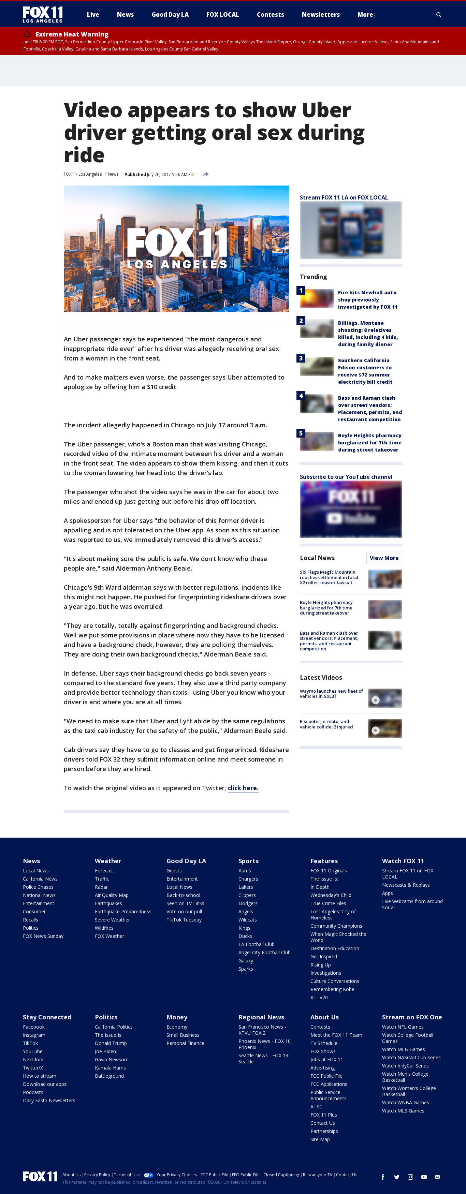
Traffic (102, 878)
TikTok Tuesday (184, 919)
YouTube (33, 1051)
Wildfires (104, 928)
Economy (176, 1026)
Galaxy (245, 960)
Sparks (245, 968)
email (437, 1176)
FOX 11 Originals (328, 870)
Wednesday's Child (330, 895)
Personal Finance (185, 1043)
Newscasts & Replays (406, 885)
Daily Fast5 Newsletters (49, 1100)
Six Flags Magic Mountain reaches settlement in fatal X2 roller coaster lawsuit (329, 577)
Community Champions (336, 926)
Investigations (325, 973)
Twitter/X (33, 1067)
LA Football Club (256, 944)
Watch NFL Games (403, 1026)
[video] (385, 698)
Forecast (104, 870)
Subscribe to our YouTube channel (346, 477)
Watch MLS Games (403, 1110)
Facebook (34, 1026)
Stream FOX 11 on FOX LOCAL (407, 873)
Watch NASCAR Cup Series (411, 1057)
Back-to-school (183, 895)
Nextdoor (33, 1059)
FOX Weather (109, 936)
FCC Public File (326, 1076)
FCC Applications (328, 1084)
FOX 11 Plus (323, 1114)
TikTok (30, 1043)
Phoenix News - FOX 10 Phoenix (264, 1044)
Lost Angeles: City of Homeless (333, 914)
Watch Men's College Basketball (405, 1077)
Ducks (245, 936)
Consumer (34, 911)
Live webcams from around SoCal (412, 904)
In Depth (320, 887)
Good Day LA (186, 861)
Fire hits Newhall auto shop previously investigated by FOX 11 (367, 299)
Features (324, 861)
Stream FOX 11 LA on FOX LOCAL (344, 197)
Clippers (247, 895)
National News (39, 895)
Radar (101, 887)
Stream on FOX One (412, 1017)
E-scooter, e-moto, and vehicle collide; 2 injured (326, 724)
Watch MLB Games (403, 1049)
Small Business (183, 1035)
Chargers (248, 878)
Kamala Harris (110, 1067)
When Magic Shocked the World (338, 937)
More (365, 14)
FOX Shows (323, 1051)
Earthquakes (108, 903)
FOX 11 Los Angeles (83, 174)
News (113, 174)
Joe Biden (105, 1051)
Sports (248, 861)
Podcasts (33, 1092)
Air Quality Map (112, 895)
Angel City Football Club (264, 952)
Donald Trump (111, 1043)
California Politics (114, 1026)
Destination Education (334, 948)
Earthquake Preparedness (123, 911)
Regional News (261, 1017)
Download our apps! (45, 1084)
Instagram (34, 1035)
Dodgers (248, 903)
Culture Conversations (334, 981)
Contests (320, 1026)
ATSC (316, 1106)
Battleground (109, 1076)
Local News (317, 558)
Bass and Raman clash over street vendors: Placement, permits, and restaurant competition (329, 641)
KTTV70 (319, 997)
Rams (244, 870)
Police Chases (38, 887)
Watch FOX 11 (403, 861)
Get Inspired (323, 956)
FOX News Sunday (43, 936)
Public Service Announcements (328, 1095)
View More (384, 558)
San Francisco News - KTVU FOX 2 (262, 1029)
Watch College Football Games (407, 1038)
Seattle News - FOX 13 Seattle (263, 1058)
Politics (31, 928)
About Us (324, 1017)
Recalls (30, 919)
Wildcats (247, 919)
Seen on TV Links (185, 903)
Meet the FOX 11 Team (336, 1035)
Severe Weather (112, 919)
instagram (410, 1176)
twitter (396, 1176)
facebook (383, 1176)
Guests (174, 870)
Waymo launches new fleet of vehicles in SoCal (331, 693)
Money (176, 1017)
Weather (108, 861)
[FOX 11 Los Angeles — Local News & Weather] (45, 14)
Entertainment (38, 903)
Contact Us (322, 1123)
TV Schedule (323, 1043)
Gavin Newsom (112, 1059)
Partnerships (324, 1131)
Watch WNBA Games (405, 1102)
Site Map (320, 1139)
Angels (245, 911)
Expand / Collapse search (439, 15)
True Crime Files (328, 903)
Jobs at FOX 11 (326, 1059)
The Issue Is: (324, 878)
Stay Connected (47, 1017)
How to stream (39, 1076)
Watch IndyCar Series (405, 1065)
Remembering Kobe (332, 989)
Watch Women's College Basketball (409, 1091)
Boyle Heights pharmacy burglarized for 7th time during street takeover (370, 442)
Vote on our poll (184, 911)
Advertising (322, 1067)
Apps (387, 893)
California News (40, 878)
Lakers (245, 887)
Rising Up (320, 964)
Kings (244, 928)
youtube (424, 1176)
